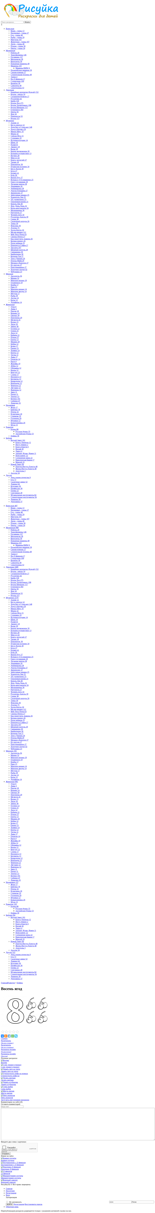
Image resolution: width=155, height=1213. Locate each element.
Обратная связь (12, 1207)
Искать (27, 22)
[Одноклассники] (5, 1036)
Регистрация (11, 1193)
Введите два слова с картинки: (13, 1142)
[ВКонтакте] (2, 1036)
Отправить (6, 1154)
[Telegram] (9, 1036)
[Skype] (16, 1036)
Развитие (11, 983)
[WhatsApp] (12, 1036)
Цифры (20, 983)
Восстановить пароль (33, 1204)
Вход (8, 1195)
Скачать (4, 1038)
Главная (4, 983)
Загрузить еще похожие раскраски (15, 1100)
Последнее (10, 1191)
